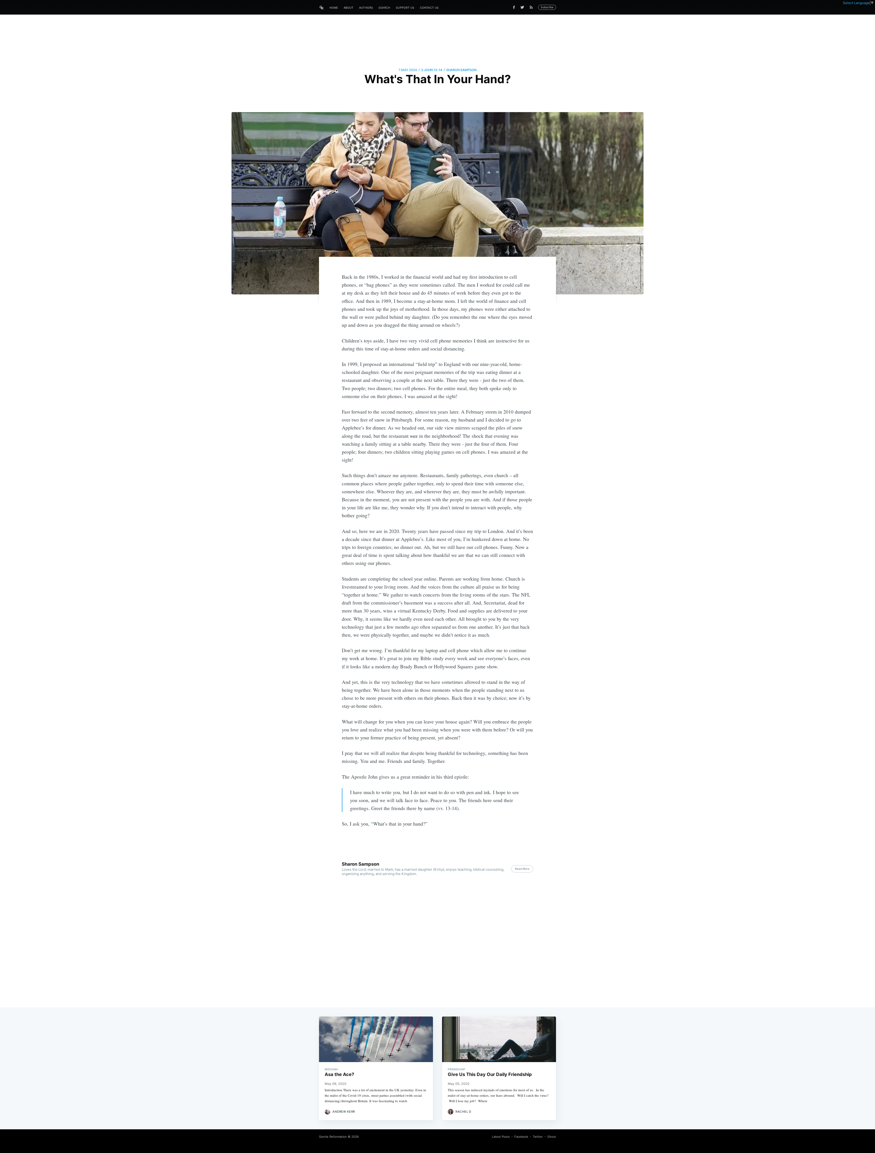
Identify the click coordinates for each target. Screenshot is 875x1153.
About (349, 7)
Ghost (551, 1136)
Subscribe (547, 7)
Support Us (405, 7)
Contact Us (429, 7)
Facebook (521, 1136)
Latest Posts (501, 1136)
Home (333, 7)
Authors (366, 7)
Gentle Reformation (333, 1136)
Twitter (538, 1136)
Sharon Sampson (461, 70)
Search (384, 7)
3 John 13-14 (431, 70)
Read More (522, 868)
